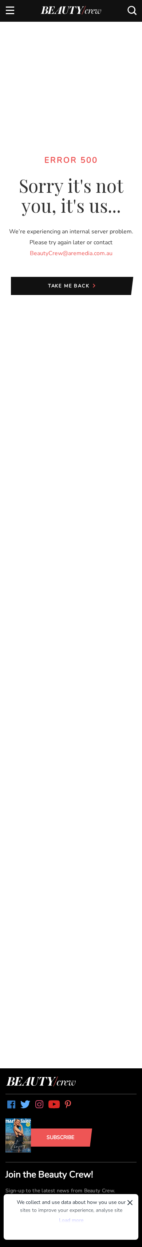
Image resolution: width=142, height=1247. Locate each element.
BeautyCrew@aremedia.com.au (71, 253)
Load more (71, 1220)
